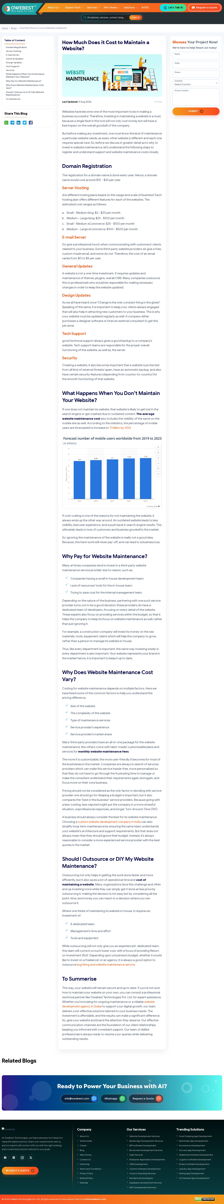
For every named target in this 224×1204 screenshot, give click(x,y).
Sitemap (84, 1182)
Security (10, 70)
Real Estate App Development (193, 1141)
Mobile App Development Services (146, 1141)
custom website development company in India (109, 822)
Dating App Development (191, 1173)
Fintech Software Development (194, 1164)
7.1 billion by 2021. (120, 428)
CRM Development (138, 1164)
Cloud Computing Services (142, 1173)
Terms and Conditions (90, 1169)
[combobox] (108, 17)
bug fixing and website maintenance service (106, 964)
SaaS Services (136, 1155)
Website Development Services (144, 1136)
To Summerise (13, 99)
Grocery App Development (192, 1150)
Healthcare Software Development (196, 1155)
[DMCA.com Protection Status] (204, 1199)
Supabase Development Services (145, 1182)
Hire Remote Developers (141, 1178)
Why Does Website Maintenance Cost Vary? (25, 86)
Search (136, 17)
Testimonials (86, 1141)
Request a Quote (206, 7)
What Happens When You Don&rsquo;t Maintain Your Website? (25, 75)
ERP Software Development (142, 1145)
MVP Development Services (142, 1187)
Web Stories (86, 1155)
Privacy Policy (86, 1173)
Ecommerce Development (192, 1145)
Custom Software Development (144, 1169)
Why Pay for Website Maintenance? (23, 81)
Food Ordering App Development (195, 1136)
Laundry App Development (192, 1169)
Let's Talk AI (175, 7)
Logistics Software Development (195, 1159)
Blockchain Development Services (146, 1150)
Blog (82, 1150)
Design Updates (14, 62)
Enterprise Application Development (147, 1159)
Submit (193, 111)
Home (5, 28)
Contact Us (85, 1159)
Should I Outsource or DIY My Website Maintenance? (25, 93)
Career (83, 1145)
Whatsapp (111, 1098)
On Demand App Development (194, 1178)
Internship (85, 1164)
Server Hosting (13, 51)
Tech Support (13, 66)
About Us (84, 1136)
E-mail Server (12, 55)
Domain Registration (16, 47)
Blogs (14, 28)
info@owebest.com (77, 1098)
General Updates (14, 58)
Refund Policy (86, 1178)
